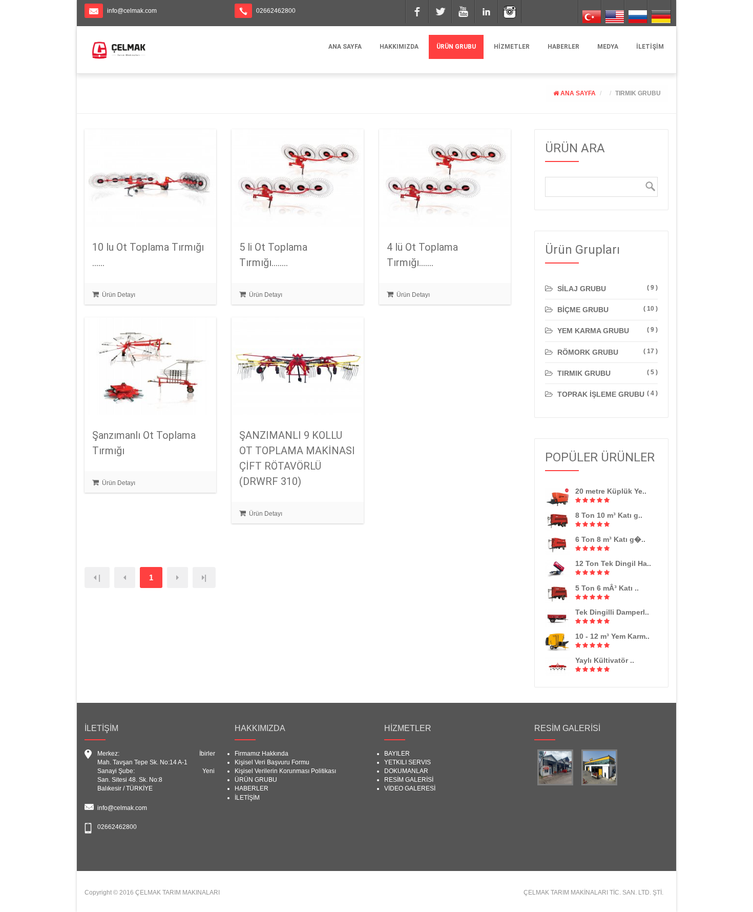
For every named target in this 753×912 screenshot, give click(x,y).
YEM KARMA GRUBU (592, 331)
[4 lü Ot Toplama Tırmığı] (445, 177)
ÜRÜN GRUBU (456, 46)
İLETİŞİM (650, 46)
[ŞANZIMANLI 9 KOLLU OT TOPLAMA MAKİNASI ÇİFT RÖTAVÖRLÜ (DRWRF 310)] (297, 365)
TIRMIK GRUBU (638, 93)
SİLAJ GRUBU (580, 289)
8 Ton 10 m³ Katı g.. (608, 515)
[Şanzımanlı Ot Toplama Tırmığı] (150, 365)
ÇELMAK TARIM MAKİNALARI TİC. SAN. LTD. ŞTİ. (593, 892)
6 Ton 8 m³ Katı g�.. (610, 539)
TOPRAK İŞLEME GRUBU (599, 394)
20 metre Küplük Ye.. (610, 491)
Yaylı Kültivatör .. (604, 660)
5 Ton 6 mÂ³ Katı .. (607, 588)
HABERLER (563, 46)
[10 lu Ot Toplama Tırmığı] (150, 177)
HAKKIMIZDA (399, 46)
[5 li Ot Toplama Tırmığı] (297, 177)
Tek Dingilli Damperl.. (612, 612)
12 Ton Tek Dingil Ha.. (613, 563)
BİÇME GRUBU (582, 310)
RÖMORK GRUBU (586, 352)
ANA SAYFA (345, 46)
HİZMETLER (512, 46)
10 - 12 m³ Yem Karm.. (612, 636)
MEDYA (607, 46)
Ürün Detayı (117, 294)
